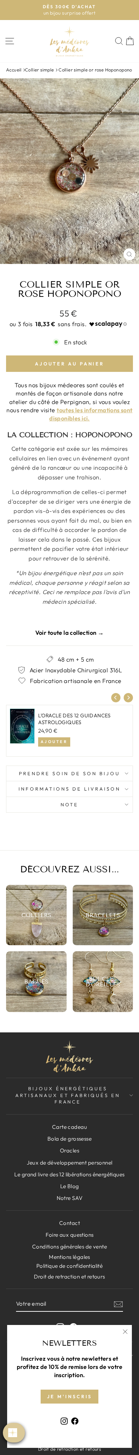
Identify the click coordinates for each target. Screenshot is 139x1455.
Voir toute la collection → (69, 632)
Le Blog (69, 1186)
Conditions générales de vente (69, 1246)
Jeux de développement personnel (70, 1162)
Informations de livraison (69, 789)
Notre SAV (70, 1198)
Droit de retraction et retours (69, 1276)
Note (70, 804)
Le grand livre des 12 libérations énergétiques (69, 1174)
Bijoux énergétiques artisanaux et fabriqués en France (67, 1095)
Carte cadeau (69, 1126)
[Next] (128, 697)
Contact (69, 1223)
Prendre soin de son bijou (69, 773)
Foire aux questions (70, 1234)
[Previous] (115, 697)
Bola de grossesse (69, 1138)
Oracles (69, 1150)
